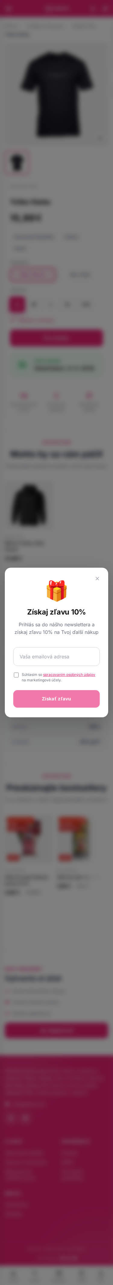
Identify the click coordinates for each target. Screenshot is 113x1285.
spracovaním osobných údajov (69, 674)
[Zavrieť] (97, 578)
